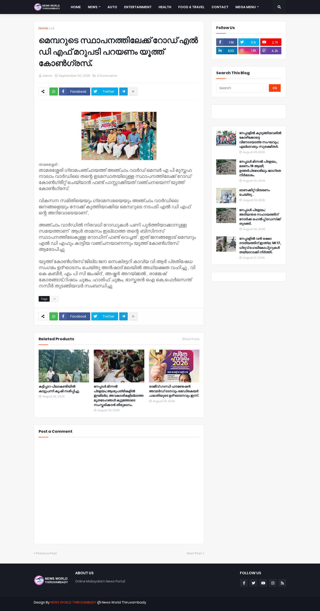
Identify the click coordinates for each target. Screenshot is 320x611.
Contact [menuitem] (220, 7)
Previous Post (46, 553)
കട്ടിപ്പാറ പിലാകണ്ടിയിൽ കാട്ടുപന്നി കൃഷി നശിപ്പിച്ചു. (59, 388)
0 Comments (107, 75)
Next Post (194, 553)
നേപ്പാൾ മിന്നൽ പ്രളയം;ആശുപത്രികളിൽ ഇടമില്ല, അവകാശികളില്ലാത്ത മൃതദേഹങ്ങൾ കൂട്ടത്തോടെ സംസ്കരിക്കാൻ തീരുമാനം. (118, 395)
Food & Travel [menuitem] (191, 7)
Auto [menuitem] (112, 7)
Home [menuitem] (76, 7)
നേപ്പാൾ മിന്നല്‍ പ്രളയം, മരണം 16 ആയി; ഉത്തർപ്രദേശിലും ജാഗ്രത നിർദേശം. (260, 168)
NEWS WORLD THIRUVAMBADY (73, 602)
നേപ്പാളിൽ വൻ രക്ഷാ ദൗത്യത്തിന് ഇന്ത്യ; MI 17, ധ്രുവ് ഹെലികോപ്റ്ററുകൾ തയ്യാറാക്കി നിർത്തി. (260, 245)
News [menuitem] (92, 7)
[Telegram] (123, 91)
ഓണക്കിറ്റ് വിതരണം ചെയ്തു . (254, 192)
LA (52, 28)
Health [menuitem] (165, 7)
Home (43, 28)
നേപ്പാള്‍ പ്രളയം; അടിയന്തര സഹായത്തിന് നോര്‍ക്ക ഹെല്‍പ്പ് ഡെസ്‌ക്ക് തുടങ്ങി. (260, 217)
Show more (190, 339)
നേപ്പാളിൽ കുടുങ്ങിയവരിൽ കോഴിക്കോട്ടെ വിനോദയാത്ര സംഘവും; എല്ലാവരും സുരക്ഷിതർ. (260, 140)
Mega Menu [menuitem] (245, 7)
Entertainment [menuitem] (138, 7)
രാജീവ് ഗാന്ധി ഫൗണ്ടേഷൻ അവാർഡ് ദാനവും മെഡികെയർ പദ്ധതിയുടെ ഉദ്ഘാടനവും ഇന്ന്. (174, 391)
